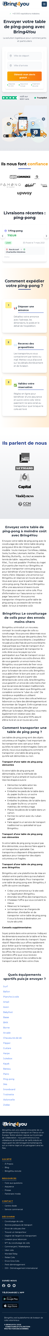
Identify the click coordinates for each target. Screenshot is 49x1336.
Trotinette (8, 1094)
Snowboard (9, 1089)
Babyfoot (8, 1012)
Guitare (7, 1048)
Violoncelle (9, 1099)
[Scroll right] (46, 236)
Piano (6, 1074)
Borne (6, 1027)
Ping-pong (8, 1079)
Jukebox (7, 1058)
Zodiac (6, 1105)
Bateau (7, 1069)
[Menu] (44, 4)
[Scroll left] (2, 236)
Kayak (6, 1063)
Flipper (7, 1043)
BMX (5, 1022)
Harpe (6, 1053)
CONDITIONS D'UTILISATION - (18, 1327)
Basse (6, 1017)
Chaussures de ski (12, 1038)
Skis (5, 1084)
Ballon (6, 991)
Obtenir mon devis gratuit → (24, 76)
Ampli (6, 1002)
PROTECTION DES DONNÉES (16, 1329)
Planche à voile (11, 997)
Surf (5, 986)
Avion (6, 1007)
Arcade (7, 1033)
